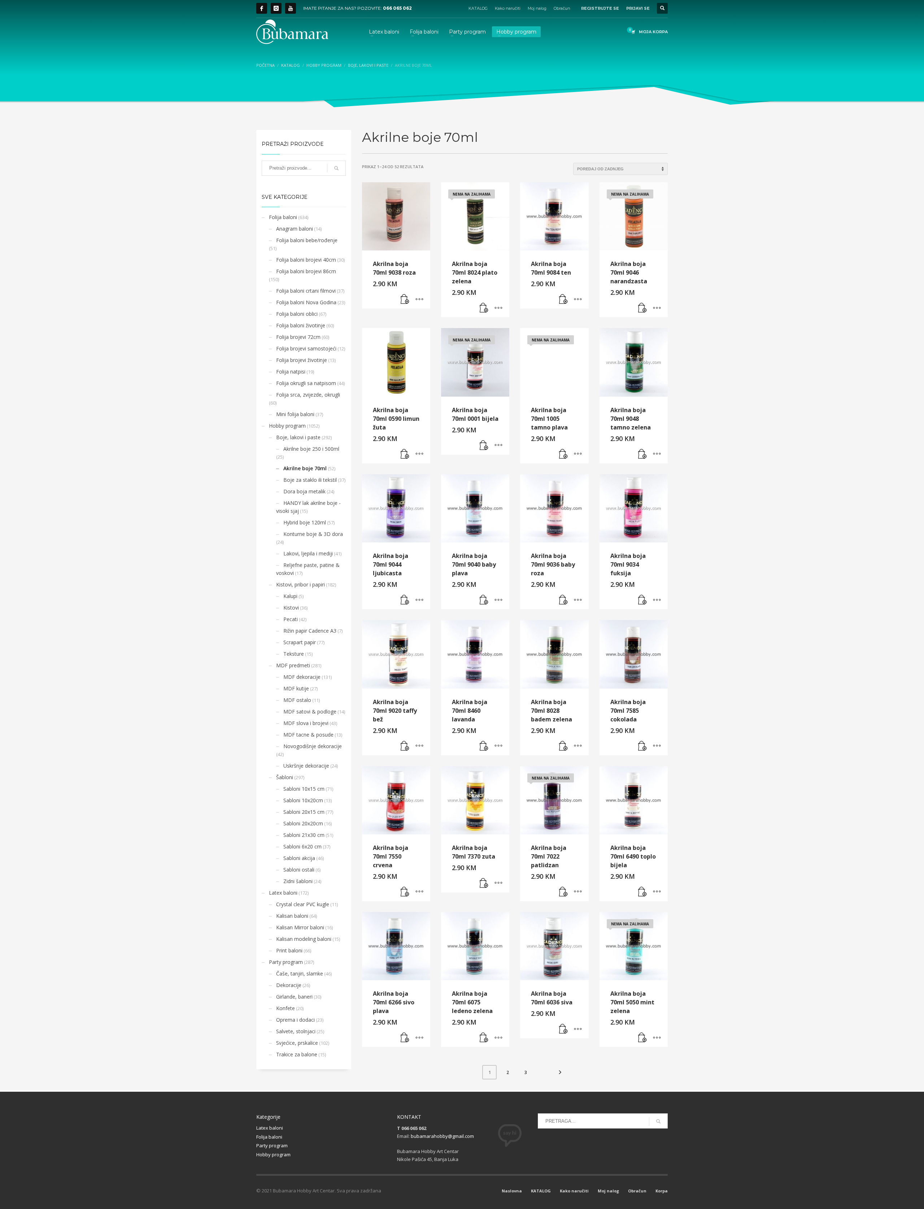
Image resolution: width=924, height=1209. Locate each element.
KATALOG (478, 8)
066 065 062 (397, 8)
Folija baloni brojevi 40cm (306, 259)
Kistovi (291, 607)
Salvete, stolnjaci (295, 1031)
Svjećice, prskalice (297, 1042)
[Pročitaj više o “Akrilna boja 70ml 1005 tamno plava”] (563, 454)
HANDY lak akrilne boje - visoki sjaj (308, 506)
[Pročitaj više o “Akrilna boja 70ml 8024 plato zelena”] (484, 308)
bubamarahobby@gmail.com (442, 1136)
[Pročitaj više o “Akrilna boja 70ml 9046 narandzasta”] (642, 308)
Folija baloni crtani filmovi (306, 290)
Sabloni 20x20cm (303, 823)
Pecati (290, 619)
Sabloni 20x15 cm (303, 811)
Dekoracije (288, 985)
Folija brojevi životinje (301, 360)
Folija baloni (283, 217)
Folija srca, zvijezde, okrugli (308, 394)
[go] (658, 1121)
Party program (286, 962)
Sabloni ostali (298, 869)
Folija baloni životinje (300, 325)
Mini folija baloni (295, 414)
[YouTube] (290, 8)
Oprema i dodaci (295, 1019)
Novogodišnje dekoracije (312, 746)
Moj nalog (537, 8)
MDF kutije (296, 688)
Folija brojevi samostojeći (306, 348)
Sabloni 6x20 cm (302, 846)
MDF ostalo (297, 700)
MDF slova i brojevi (305, 723)
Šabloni (284, 777)
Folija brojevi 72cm (298, 336)
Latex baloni (283, 892)
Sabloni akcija (299, 858)
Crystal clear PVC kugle (302, 904)
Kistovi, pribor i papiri (300, 584)
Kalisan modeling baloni (303, 938)
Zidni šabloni (298, 881)
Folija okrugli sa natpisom (306, 383)
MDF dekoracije (302, 676)
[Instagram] (276, 8)
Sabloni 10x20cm (303, 800)
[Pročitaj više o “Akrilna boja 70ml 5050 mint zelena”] (642, 1038)
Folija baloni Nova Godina (306, 302)
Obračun (562, 8)
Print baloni (289, 950)
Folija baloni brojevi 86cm (306, 271)
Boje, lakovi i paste (298, 437)
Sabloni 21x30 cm (303, 835)
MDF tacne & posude (308, 734)
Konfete (285, 1008)
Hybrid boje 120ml (304, 522)
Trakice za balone (296, 1054)
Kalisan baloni (292, 915)
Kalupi (290, 596)
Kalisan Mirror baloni (300, 927)
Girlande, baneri (294, 996)
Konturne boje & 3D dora (313, 534)
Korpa (661, 1190)
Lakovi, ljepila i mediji (308, 553)
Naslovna (512, 1190)
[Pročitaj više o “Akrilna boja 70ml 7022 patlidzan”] (563, 892)
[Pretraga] (336, 168)
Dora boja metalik (304, 491)
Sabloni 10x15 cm (303, 788)
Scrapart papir (299, 642)
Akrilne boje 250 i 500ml (311, 448)
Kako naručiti (507, 8)
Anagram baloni (294, 228)
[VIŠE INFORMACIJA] (419, 300)
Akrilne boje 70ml (305, 468)
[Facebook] (261, 8)
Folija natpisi (290, 371)
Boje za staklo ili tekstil (310, 479)
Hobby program (287, 425)
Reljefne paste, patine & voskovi (308, 569)
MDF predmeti (293, 665)
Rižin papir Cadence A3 (309, 630)
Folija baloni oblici (297, 313)
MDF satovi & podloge (309, 711)
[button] (405, 300)
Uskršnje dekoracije (306, 765)
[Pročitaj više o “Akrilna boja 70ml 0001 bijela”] (484, 446)
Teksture (293, 653)
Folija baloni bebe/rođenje (306, 240)
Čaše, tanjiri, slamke (299, 973)
